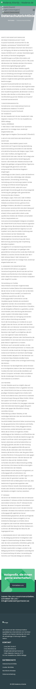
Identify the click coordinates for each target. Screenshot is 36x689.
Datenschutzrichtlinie (10, 664)
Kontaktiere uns (18, 585)
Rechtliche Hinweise (9, 671)
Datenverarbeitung (9, 674)
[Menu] (34, 10)
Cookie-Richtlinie (8, 667)
